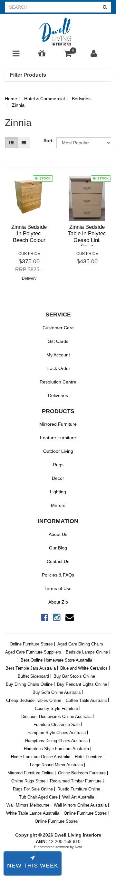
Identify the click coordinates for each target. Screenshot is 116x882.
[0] (68, 55)
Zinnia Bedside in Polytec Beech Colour (29, 233)
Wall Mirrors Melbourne (27, 805)
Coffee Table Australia (86, 700)
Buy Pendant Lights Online (82, 684)
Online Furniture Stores (31, 644)
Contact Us (58, 561)
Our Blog (58, 547)
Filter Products (28, 75)
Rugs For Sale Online (33, 789)
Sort (48, 140)
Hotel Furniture (88, 756)
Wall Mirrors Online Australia (80, 805)
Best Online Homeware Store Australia (56, 660)
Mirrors (58, 505)
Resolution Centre (58, 381)
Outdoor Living (58, 451)
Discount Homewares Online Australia (56, 716)
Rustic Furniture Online (78, 789)
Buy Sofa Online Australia (57, 692)
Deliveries (58, 395)
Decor (58, 478)
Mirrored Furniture (58, 424)
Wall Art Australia (78, 797)
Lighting (58, 491)
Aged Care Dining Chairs (80, 644)
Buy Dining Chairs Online (29, 684)
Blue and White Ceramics (84, 668)
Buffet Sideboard (33, 676)
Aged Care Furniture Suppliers (33, 652)
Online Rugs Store (28, 781)
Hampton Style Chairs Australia (56, 732)
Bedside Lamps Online (87, 652)
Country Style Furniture (56, 708)
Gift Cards (58, 341)
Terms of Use (58, 588)
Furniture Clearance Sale (57, 724)
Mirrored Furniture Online (30, 773)
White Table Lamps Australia (32, 813)
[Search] (105, 7)
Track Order (58, 368)
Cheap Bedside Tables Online (33, 700)
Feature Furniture (58, 437)
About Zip (58, 602)
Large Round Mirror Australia (56, 764)
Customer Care (58, 327)
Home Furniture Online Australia (40, 756)
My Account (58, 354)
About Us (58, 534)
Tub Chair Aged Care (38, 797)
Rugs (58, 464)
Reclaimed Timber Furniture (76, 781)
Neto (78, 847)
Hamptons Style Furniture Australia (56, 748)
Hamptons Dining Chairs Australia (56, 740)
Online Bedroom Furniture (82, 773)
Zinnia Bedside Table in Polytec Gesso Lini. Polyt (87, 237)
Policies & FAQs (58, 574)
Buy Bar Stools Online (74, 676)
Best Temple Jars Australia (30, 668)
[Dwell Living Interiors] (58, 32)
